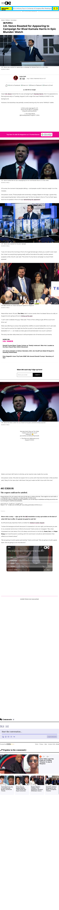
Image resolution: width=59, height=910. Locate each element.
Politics (8, 20)
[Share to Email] (47, 85)
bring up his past (26, 316)
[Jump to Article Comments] (7, 85)
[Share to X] (24, 85)
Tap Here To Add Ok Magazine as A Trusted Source (23, 134)
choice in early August (37, 522)
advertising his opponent (32, 199)
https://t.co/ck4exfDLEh (29, 111)
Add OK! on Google (30, 89)
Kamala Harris (38, 94)
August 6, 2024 (29, 440)
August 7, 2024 (34, 115)
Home (2, 20)
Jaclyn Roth (22, 76)
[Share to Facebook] (14, 85)
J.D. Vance (13, 20)
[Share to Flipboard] (35, 85)
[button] (3, 3)
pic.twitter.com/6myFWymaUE (29, 436)
